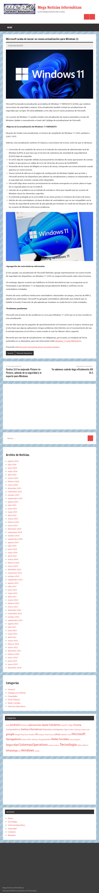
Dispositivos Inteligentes (53, 729)
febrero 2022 (13, 644)
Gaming (77, 729)
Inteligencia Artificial (16, 692)
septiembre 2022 (15, 620)
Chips (70, 725)
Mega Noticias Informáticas (59, 7)
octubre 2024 (13, 535)
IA (36, 734)
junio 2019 (12, 661)
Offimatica (35, 739)
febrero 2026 (13, 481)
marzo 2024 (13, 559)
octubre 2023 (13, 576)
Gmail (87, 730)
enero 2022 (13, 647)
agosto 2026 (13, 461)
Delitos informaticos (31, 729)
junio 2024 (12, 549)
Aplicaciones (34, 724)
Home (10, 818)
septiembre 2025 (15, 498)
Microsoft (23, 347)
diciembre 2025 (14, 488)
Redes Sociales (14, 703)
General (10, 353)
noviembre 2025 (15, 491)
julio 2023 (12, 586)
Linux (57, 734)
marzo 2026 (13, 478)
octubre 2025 (13, 495)
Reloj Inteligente (74, 739)
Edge (66, 729)
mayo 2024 (12, 552)
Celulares (54, 724)
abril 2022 (12, 637)
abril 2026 (12, 474)
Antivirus (24, 725)
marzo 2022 (13, 640)
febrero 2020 (13, 654)
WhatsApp (12, 750)
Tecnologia (47, 347)
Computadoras (13, 729)
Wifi (19, 751)
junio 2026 (12, 468)
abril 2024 (12, 556)
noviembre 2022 (15, 613)
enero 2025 (13, 525)
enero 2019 (13, 664)
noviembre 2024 (15, 532)
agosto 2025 (13, 501)
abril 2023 (12, 596)
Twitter (79, 745)
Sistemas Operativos (24, 353)
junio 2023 (12, 589)
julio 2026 (12, 464)
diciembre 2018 (14, 667)
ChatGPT (64, 725)
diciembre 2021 (14, 650)
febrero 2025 (13, 522)
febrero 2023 (13, 603)
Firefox (71, 729)
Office (29, 739)
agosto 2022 (13, 623)
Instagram (41, 734)
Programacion (45, 739)
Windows (56, 347)
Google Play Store (21, 734)
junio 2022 (12, 630)
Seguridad (12, 744)
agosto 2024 (13, 542)
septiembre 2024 (15, 539)
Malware (64, 734)
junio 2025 (12, 508)
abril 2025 (12, 515)
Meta (69, 734)
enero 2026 (13, 484)
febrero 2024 (13, 562)
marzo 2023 (13, 600)
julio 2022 (12, 627)
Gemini (83, 729)
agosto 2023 (13, 583)
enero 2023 (13, 606)
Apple (45, 724)
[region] (49, 406)
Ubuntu (85, 745)
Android (15, 724)
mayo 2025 (12, 512)
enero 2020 (13, 657)
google (10, 734)
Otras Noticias (14, 699)
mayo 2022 (12, 633)
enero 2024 (13, 566)
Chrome (77, 724)
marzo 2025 (13, 518)
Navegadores (13, 739)
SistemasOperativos (35, 347)
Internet (51, 734)
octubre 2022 (13, 617)
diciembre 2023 (14, 569)
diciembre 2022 (14, 610)
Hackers (32, 734)
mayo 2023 (12, 593)
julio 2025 (12, 505)
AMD (7, 725)
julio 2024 (12, 545)
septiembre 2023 (15, 579)
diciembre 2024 (14, 529)
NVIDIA (23, 739)
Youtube (37, 751)
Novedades (13, 696)
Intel (47, 734)
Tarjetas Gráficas (53, 745)
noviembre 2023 (15, 573)
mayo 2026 (12, 471)
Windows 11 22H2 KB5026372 (68, 341)
